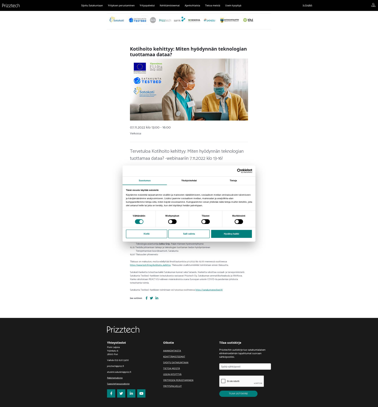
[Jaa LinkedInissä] (156, 298)
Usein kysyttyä (172, 374)
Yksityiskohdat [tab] (189, 180)
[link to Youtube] (141, 393)
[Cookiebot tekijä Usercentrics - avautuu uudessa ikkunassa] (239, 171)
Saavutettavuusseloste (118, 384)
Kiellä (146, 234)
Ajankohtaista (172, 351)
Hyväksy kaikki (231, 234)
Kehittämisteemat (174, 357)
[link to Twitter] (121, 393)
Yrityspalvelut (172, 386)
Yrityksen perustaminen (178, 380)
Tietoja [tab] (233, 180)
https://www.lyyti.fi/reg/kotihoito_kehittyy (150, 265)
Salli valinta (189, 234)
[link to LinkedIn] (131, 393)
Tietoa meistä (171, 369)
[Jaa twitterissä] (151, 298)
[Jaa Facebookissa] (147, 298)
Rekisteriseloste (115, 378)
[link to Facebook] (111, 393)
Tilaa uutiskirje (238, 394)
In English (307, 5)
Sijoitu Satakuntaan (175, 363)
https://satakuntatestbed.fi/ (209, 290)
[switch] (172, 221)
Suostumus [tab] (145, 180)
